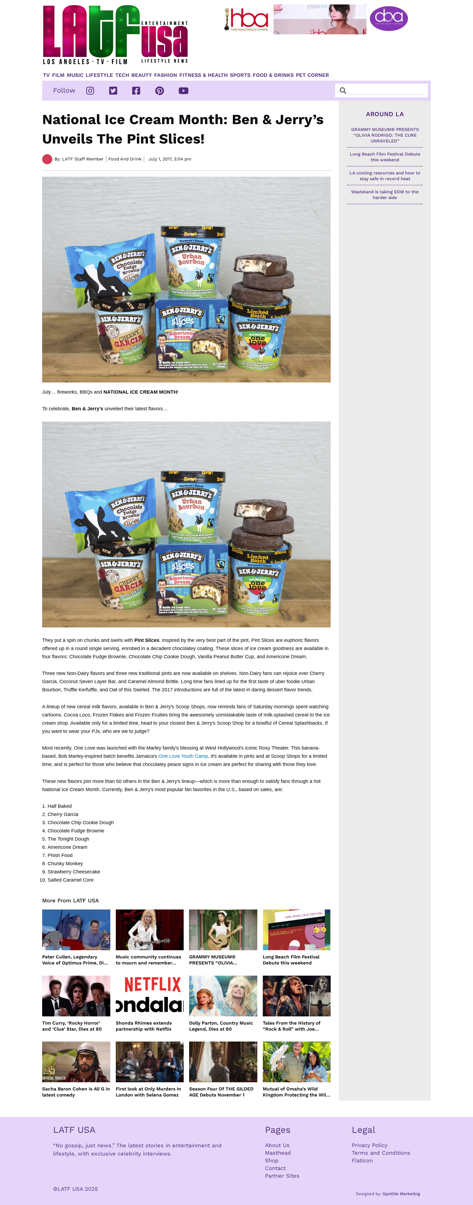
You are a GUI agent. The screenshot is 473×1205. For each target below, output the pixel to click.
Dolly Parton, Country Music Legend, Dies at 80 (221, 1026)
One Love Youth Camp (183, 756)
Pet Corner (312, 75)
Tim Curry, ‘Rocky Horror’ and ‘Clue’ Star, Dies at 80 (72, 1026)
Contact (275, 1168)
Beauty (141, 75)
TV (46, 75)
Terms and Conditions (381, 1153)
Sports (240, 75)
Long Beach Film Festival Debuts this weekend (291, 960)
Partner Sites (282, 1175)
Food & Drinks (273, 75)
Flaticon (362, 1160)
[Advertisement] (320, 51)
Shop (272, 1160)
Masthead (278, 1153)
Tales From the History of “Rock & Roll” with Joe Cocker (292, 1026)
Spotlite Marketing (401, 1193)
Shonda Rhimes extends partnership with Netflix (144, 1026)
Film (58, 75)
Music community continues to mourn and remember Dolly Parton (148, 960)
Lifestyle (99, 75)
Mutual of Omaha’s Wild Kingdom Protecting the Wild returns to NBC (296, 1092)
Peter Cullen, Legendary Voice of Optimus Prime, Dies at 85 (75, 960)
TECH (122, 75)
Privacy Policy (369, 1145)
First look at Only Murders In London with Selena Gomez (148, 1092)
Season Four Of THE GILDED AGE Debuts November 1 (221, 1092)
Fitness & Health (203, 75)
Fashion (165, 75)
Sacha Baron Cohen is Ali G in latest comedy (76, 1092)
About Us (277, 1145)
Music (75, 75)
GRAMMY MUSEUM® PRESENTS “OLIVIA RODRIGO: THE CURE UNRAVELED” (213, 960)
